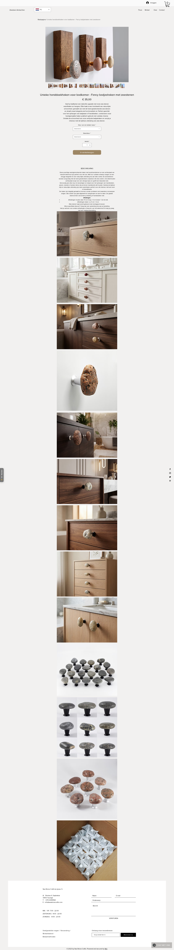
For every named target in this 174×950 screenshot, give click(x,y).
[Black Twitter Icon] (170, 477)
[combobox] (87, 129)
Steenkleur (87, 133)
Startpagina (42, 19)
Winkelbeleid (48, 933)
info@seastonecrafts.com (53, 902)
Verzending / (66, 930)
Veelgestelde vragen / (52, 930)
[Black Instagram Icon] (170, 473)
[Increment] (90, 145)
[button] (167, 4)
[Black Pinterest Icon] (170, 481)
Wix (106, 949)
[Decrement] (84, 145)
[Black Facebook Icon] (170, 469)
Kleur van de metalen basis (87, 125)
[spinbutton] (87, 145)
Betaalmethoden (49, 937)
